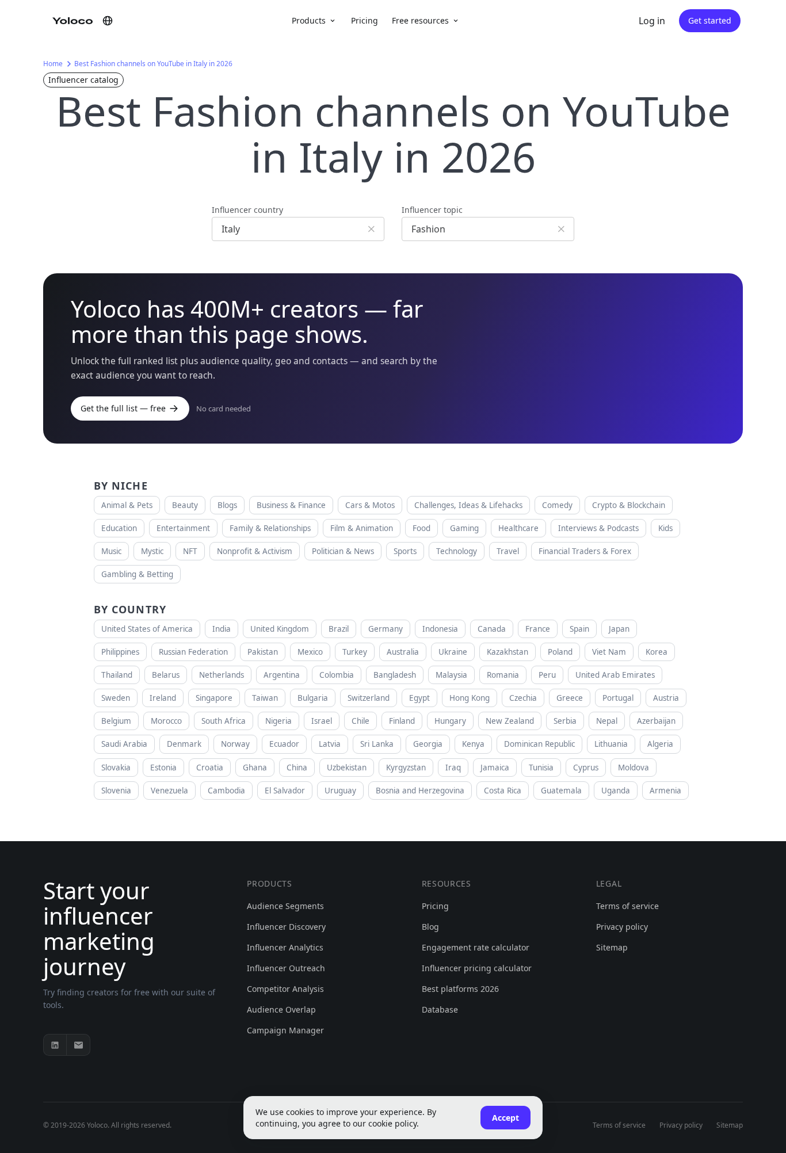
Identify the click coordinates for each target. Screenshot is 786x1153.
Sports (405, 551)
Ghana (255, 767)
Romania (503, 675)
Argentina (282, 675)
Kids (665, 528)
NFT (190, 551)
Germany (385, 629)
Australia (403, 652)
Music (111, 551)
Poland (560, 652)
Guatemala (561, 790)
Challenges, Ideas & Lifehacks (468, 505)
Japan (619, 629)
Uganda (615, 790)
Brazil (339, 629)
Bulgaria (312, 698)
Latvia (330, 744)
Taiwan (265, 698)
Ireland (163, 698)
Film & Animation (361, 528)
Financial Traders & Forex (585, 551)
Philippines (120, 652)
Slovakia (116, 767)
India (221, 629)
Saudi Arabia (124, 744)
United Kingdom (279, 629)
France (537, 629)
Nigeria (278, 721)
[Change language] (107, 20)
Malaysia (451, 675)
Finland (402, 721)
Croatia (209, 767)
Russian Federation (193, 652)
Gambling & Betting (137, 574)
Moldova (633, 767)
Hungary (450, 721)
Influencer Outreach (286, 968)
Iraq (453, 767)
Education (119, 528)
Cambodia (226, 790)
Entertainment (183, 528)
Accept (505, 1117)
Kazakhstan (507, 652)
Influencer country (247, 209)
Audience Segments (285, 905)
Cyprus (585, 767)
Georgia (427, 744)
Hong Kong (469, 698)
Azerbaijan (656, 721)
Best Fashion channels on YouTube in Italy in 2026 (153, 63)
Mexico (310, 652)
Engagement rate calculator (475, 947)
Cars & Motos (370, 505)
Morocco (166, 721)
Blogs (227, 505)
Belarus (166, 675)
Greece (569, 698)
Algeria (660, 744)
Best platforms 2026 (460, 988)
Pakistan (262, 652)
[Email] (78, 1044)
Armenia (665, 790)
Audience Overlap (281, 1009)
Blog (430, 926)
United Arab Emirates (615, 675)
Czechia (523, 698)
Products (309, 20)
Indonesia (440, 629)
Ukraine (452, 652)
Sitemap (612, 947)
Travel (508, 551)
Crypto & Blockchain (628, 505)
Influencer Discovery (286, 926)
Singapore (214, 698)
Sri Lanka (377, 744)
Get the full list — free (123, 408)
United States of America (147, 629)
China (297, 767)
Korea (656, 652)
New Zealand (510, 721)
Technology (456, 551)
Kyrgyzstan (406, 767)
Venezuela (169, 790)
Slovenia (116, 790)
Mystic (152, 551)
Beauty (185, 505)
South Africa (223, 721)
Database (440, 1009)
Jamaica (494, 767)
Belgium (116, 721)
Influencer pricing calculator (477, 968)
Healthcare (518, 528)
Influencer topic (432, 209)
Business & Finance (291, 505)
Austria (666, 698)
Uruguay (340, 790)
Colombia (336, 675)
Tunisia (541, 767)
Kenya (473, 744)
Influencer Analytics (285, 947)
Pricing (364, 20)
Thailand (116, 675)
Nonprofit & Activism (254, 551)
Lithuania (611, 744)
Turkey (354, 652)
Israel (321, 721)
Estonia (163, 767)
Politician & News (343, 551)
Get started (709, 20)
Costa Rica (502, 790)
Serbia (565, 721)
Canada (492, 629)
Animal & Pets (126, 505)
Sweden (115, 698)
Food (421, 528)
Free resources (420, 20)
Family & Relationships (270, 528)
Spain (579, 629)
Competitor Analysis (285, 988)
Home (53, 63)
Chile (360, 721)
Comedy (557, 505)
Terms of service (627, 905)
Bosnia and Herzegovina (420, 790)
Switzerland (369, 698)
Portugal (618, 698)
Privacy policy (622, 926)
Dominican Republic (539, 744)
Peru (547, 675)
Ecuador (284, 744)
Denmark (184, 744)
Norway (235, 744)
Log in (652, 20)
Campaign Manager (285, 1030)
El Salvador (285, 790)
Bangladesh (394, 675)
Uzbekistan (347, 767)
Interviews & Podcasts (598, 528)
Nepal (606, 721)
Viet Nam (609, 652)
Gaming (464, 528)
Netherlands (221, 675)
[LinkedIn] (55, 1044)
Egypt (419, 698)
